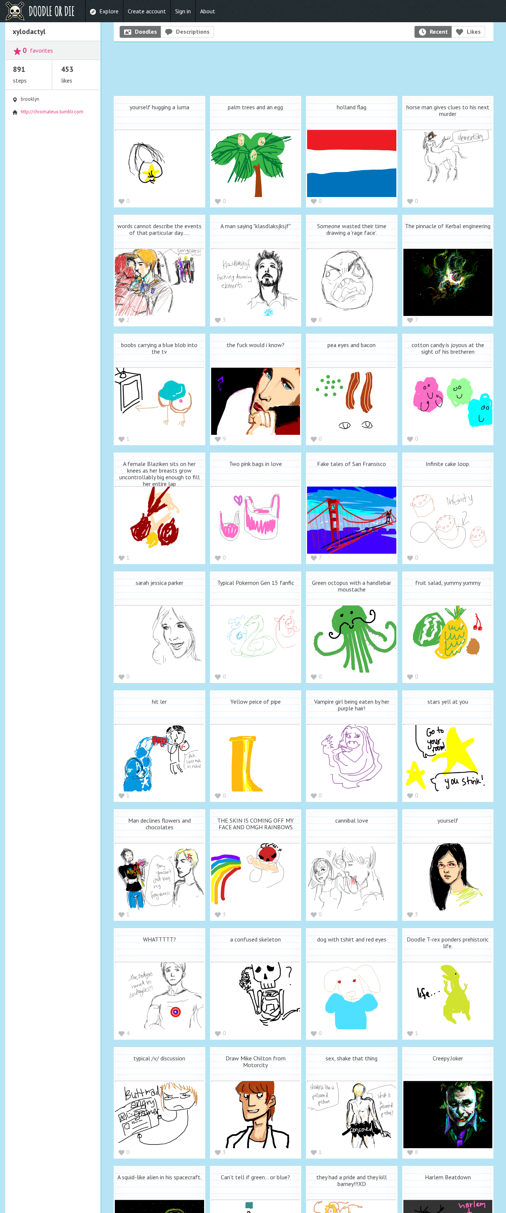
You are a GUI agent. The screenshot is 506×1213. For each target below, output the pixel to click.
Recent (439, 31)
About (207, 11)
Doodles (146, 31)
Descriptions (193, 31)
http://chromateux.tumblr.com (52, 112)
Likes (474, 31)
